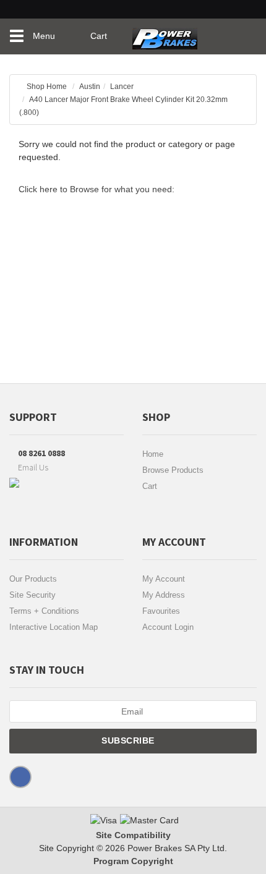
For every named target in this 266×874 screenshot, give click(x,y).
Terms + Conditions (44, 611)
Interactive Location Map (53, 627)
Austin (89, 86)
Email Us (32, 467)
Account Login (168, 627)
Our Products (33, 578)
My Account (163, 578)
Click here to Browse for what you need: (96, 189)
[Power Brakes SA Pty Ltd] (165, 34)
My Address (163, 595)
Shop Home (47, 86)
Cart (149, 486)
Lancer (122, 86)
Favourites (161, 611)
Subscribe (129, 740)
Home (152, 454)
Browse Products (173, 470)
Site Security (32, 595)
